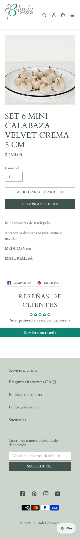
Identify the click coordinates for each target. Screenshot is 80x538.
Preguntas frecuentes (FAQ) (32, 382)
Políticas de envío (24, 407)
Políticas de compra (25, 394)
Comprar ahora (40, 204)
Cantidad (12, 168)
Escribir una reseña (40, 332)
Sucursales (17, 420)
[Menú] (72, 15)
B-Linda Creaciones (46, 523)
